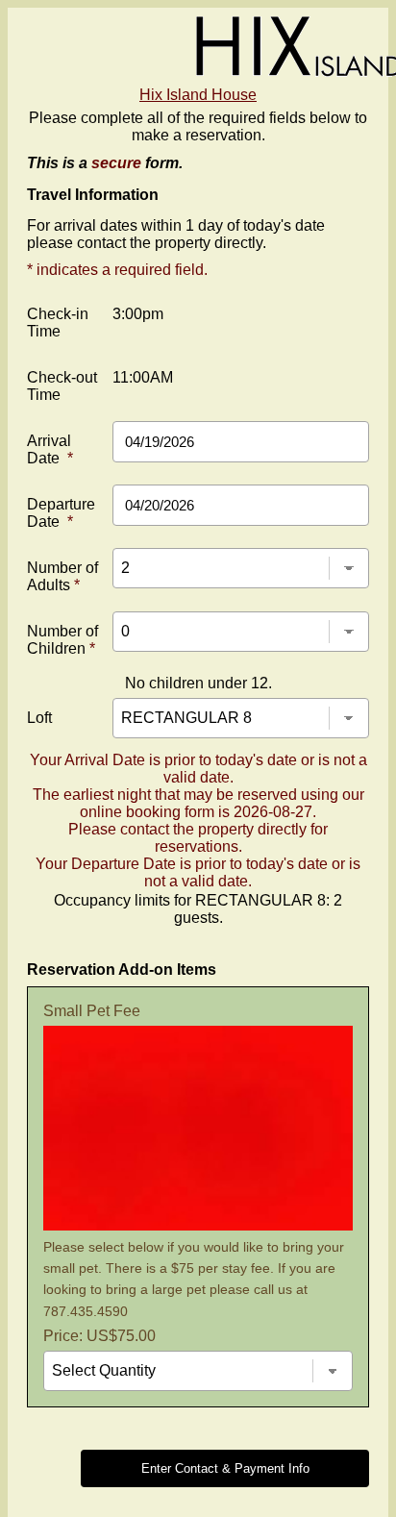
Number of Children (62, 640)
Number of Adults (62, 576)
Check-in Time (57, 322)
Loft (39, 717)
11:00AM (142, 377)
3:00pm (137, 314)
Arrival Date (50, 449)
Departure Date (61, 513)
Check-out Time (62, 386)
